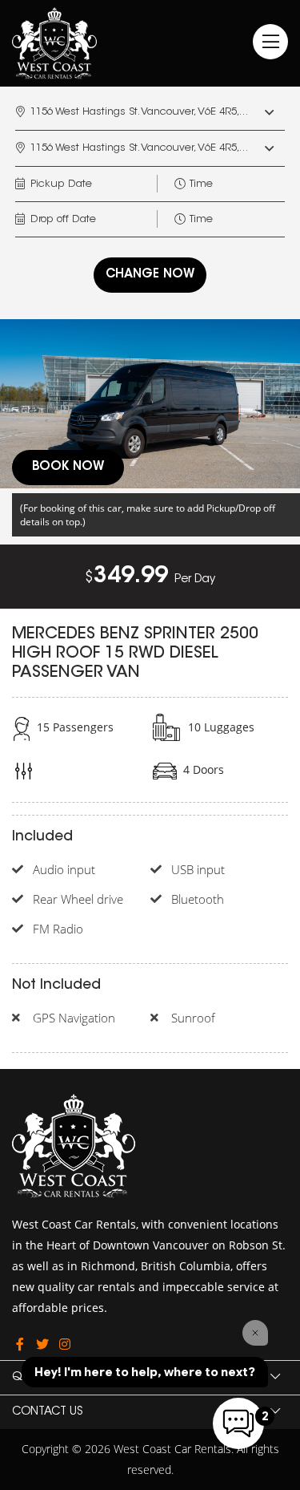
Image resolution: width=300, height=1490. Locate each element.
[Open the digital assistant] (238, 1423)
